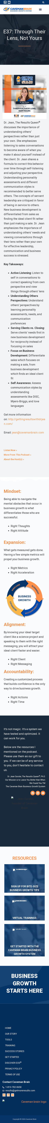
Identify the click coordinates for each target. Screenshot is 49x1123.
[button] (43, 2)
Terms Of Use (12, 1074)
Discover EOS (13, 1062)
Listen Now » (10, 450)
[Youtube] (9, 2)
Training (10, 1045)
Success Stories (14, 1051)
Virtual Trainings (24, 917)
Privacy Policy (13, 1068)
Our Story (11, 1033)
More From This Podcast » (17, 454)
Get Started (12, 1057)
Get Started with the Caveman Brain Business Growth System (24, 950)
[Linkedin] (5, 2)
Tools (8, 1039)
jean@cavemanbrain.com (28, 432)
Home (8, 1028)
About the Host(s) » (14, 459)
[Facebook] (32, 793)
